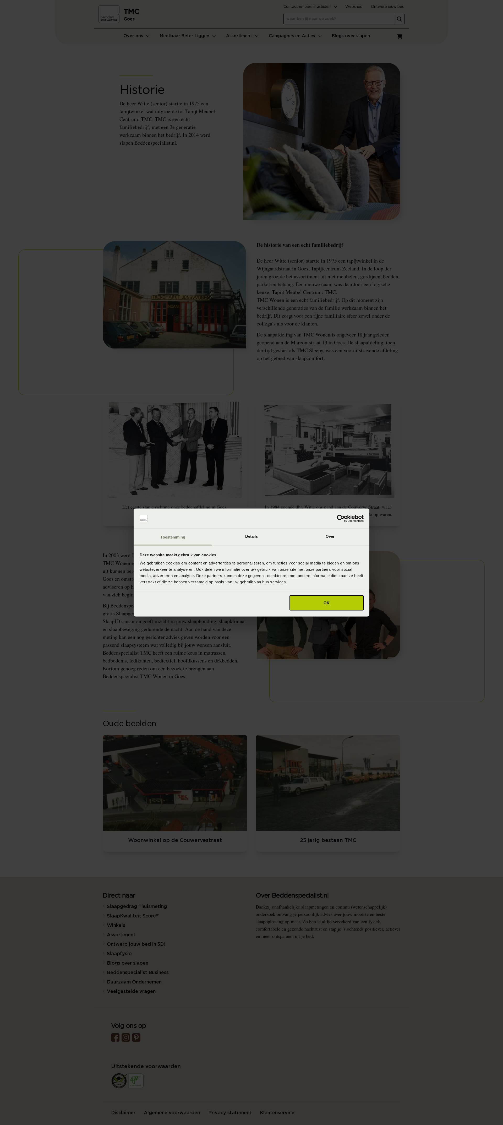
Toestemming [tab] (172, 537)
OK (327, 602)
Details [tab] (251, 536)
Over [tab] (330, 536)
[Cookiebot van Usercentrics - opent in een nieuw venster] (341, 519)
